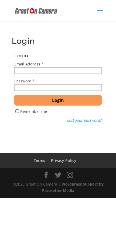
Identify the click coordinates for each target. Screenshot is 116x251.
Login (58, 100)
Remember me (33, 111)
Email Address (28, 64)
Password (24, 80)
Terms (39, 160)
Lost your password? (84, 120)
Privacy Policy (63, 160)
